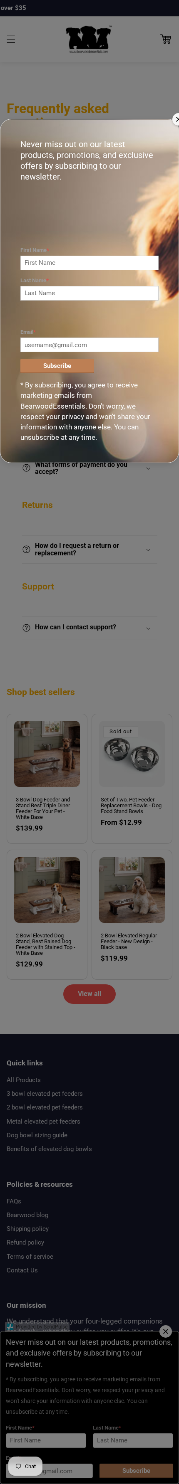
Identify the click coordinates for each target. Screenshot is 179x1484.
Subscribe (57, 366)
